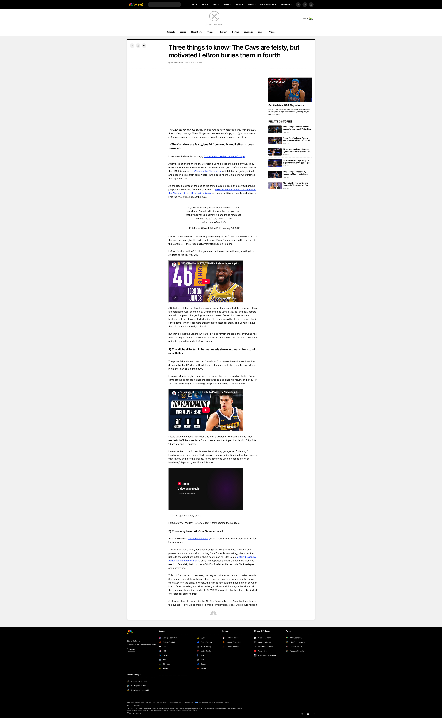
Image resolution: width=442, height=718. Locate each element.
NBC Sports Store (162, 702)
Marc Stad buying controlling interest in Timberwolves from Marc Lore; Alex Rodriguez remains (296, 184)
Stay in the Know (133, 641)
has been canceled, (199, 538)
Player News (196, 32)
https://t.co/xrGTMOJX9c (218, 218)
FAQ (154, 702)
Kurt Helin (173, 62)
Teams (210, 32)
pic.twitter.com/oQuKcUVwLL (213, 222)
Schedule (171, 32)
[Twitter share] (138, 45)
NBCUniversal (139, 706)
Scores (183, 32)
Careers (136, 702)
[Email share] (144, 45)
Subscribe (132, 649)
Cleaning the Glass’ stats (207, 171)
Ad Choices (179, 702)
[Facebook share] (132, 45)
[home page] (136, 4)
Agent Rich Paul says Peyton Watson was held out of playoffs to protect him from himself (297, 139)
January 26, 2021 (231, 228)
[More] (298, 4)
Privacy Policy (189, 702)
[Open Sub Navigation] (196, 4)
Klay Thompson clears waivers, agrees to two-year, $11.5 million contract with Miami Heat (297, 127)
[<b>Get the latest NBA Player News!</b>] (290, 90)
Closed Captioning (145, 702)
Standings (248, 32)
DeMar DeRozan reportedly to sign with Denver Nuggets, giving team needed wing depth (297, 161)
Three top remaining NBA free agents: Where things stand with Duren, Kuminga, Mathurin (297, 150)
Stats (260, 32)
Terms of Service (224, 702)
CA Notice (215, 702)
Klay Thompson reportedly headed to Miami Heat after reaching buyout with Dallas (295, 173)
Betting (235, 32)
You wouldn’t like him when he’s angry (224, 156)
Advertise (130, 702)
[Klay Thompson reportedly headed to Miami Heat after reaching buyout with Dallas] (275, 174)
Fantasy (223, 32)
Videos (272, 32)
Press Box (172, 702)
